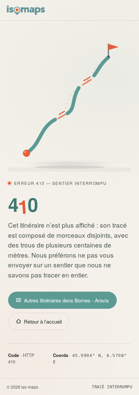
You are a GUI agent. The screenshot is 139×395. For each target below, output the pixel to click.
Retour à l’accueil (43, 321)
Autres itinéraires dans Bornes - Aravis (66, 300)
